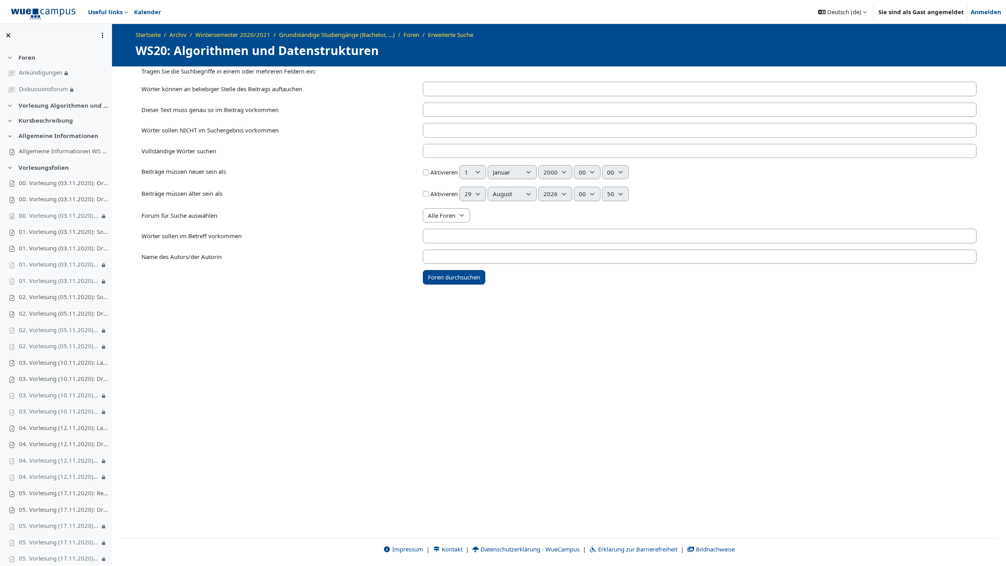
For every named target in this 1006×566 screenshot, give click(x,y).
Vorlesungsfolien (43, 167)
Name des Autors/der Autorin (181, 257)
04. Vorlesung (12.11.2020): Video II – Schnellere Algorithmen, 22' (59, 476)
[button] (842, 12)
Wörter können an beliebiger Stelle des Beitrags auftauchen (221, 89)
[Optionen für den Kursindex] (102, 35)
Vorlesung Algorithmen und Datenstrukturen (63, 105)
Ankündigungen (40, 72)
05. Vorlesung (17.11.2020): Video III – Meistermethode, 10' (59, 558)
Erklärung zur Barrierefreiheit (637, 549)
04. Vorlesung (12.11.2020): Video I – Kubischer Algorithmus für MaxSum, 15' (59, 460)
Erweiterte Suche (450, 35)
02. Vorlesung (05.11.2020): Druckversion (64, 313)
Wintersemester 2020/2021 (232, 35)
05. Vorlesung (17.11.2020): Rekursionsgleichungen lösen (64, 493)
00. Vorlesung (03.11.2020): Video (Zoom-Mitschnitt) (59, 215)
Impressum (407, 549)
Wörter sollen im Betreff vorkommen (191, 236)
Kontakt (451, 549)
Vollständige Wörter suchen (178, 151)
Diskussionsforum (43, 89)
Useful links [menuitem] (105, 12)
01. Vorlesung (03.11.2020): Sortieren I (64, 231)
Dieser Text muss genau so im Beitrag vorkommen (210, 110)
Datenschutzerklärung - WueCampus (529, 549)
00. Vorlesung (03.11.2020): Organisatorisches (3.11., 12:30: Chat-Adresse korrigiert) (64, 183)
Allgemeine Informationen (58, 136)
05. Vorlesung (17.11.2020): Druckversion (64, 509)
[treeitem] (55, 73)
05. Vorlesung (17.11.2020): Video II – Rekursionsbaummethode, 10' (59, 542)
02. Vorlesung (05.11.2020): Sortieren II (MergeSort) (64, 297)
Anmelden (986, 12)
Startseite (148, 35)
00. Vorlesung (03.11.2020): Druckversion (64, 199)
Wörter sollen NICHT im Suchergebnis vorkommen (210, 130)
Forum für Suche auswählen (179, 215)
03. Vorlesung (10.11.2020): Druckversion (64, 378)
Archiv (178, 35)
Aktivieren (443, 172)
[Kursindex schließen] (8, 35)
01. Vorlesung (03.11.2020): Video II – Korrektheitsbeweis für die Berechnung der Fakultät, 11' (59, 281)
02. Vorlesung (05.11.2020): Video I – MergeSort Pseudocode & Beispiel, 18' (59, 330)
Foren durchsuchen (454, 277)
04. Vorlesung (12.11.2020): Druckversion (64, 444)
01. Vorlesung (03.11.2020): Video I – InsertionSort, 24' (59, 264)
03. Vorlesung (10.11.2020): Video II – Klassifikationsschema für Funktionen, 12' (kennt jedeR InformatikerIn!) (59, 411)
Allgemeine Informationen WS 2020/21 (64, 151)
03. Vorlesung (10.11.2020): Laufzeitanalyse (64, 362)
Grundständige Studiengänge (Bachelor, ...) (337, 35)
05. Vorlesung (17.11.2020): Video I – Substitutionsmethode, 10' (59, 525)
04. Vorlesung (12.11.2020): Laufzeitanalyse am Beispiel (64, 428)
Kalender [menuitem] (147, 12)
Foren (26, 57)
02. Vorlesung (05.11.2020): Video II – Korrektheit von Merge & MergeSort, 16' (59, 346)
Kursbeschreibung (45, 120)
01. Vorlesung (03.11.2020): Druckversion (64, 248)
